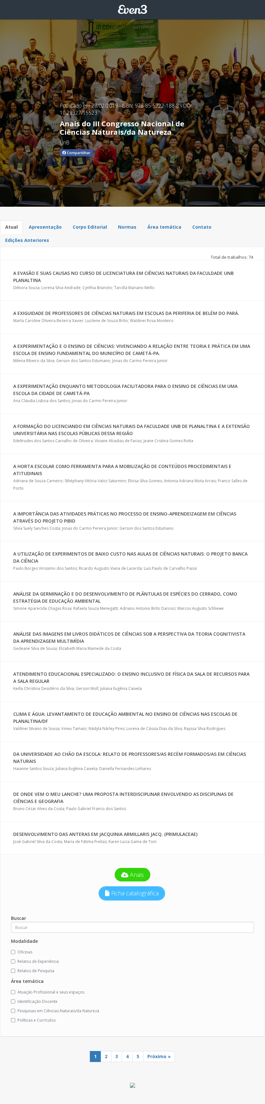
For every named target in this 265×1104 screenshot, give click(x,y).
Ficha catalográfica (134, 893)
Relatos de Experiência (38, 961)
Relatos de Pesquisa (35, 971)
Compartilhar (78, 152)
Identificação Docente (37, 1001)
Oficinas (24, 952)
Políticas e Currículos (36, 1020)
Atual (11, 227)
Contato (201, 227)
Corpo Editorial (90, 227)
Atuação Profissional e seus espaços (50, 992)
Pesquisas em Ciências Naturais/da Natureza (58, 1011)
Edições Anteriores (27, 240)
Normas (127, 227)
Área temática (164, 227)
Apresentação (45, 227)
